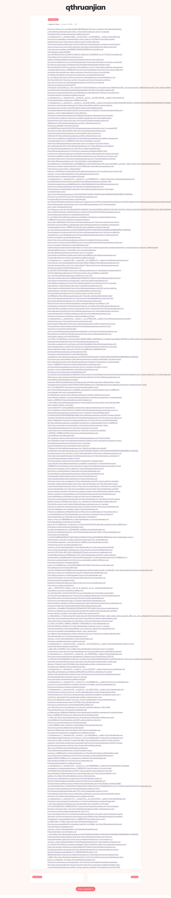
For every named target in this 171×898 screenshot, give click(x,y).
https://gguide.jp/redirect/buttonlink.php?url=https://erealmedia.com (72, 479)
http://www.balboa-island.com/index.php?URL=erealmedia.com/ (84, 540)
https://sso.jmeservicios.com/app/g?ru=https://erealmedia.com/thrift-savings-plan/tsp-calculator (83, 481)
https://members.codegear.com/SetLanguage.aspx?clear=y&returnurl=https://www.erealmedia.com (84, 603)
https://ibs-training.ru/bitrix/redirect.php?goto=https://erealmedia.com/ (73, 484)
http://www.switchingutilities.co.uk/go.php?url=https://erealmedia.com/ (73, 471)
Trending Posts (53, 19)
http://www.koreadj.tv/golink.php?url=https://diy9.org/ (67, 44)
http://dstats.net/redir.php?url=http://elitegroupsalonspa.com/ (78, 418)
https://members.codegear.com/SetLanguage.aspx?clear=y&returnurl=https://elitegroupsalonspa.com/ (85, 308)
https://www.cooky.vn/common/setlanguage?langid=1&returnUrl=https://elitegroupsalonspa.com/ (83, 377)
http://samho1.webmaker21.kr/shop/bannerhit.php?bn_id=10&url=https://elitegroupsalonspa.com (83, 306)
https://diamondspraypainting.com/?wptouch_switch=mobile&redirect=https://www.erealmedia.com (85, 738)
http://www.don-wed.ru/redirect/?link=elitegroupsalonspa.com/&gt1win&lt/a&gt (77, 359)
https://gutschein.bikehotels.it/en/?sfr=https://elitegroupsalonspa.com (73, 341)
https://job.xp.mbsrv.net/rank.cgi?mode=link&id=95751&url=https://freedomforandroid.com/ (81, 847)
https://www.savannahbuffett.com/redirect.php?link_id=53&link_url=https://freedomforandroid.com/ (84, 824)
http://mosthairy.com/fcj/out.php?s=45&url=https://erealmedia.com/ (72, 783)
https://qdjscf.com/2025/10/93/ (108, 867)
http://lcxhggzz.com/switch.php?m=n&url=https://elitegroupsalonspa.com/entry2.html (89, 466)
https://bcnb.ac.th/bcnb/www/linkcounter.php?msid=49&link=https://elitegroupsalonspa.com (81, 255)
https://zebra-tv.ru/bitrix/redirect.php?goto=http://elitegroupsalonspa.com (74, 286)
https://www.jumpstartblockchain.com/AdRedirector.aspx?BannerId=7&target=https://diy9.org (83, 93)
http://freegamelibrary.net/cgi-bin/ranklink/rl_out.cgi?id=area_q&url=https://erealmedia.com (81, 628)
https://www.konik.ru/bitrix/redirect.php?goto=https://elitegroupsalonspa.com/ (76, 131)
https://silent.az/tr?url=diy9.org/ (59, 57)
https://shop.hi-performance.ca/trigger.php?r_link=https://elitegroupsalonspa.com (77, 280)
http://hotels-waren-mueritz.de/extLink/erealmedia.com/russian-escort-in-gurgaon (77, 504)
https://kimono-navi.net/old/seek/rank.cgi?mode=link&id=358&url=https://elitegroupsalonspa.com (83, 263)
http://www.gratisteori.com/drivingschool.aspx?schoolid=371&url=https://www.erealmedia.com (83, 507)
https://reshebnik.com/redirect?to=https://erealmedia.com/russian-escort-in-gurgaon (78, 626)
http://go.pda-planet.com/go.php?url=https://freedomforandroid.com (72, 849)
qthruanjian (85, 7)
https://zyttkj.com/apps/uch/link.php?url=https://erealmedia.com (96, 595)
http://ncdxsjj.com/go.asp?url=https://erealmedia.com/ (67, 651)
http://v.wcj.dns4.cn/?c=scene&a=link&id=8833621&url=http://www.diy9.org (75, 29)
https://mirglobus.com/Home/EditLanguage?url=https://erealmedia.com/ (89, 494)
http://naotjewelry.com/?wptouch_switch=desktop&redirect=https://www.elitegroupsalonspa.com (84, 453)
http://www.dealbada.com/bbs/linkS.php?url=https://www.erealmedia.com (75, 512)
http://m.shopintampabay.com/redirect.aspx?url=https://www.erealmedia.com (76, 781)
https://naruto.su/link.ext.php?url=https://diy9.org (81, 42)
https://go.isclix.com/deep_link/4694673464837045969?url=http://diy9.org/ (75, 49)
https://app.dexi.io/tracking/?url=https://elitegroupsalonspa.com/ (71, 311)
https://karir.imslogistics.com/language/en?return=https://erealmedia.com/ (74, 575)
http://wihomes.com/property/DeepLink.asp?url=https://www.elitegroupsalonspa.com (79, 334)
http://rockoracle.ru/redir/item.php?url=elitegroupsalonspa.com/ (70, 456)
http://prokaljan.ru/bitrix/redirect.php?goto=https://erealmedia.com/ (72, 476)
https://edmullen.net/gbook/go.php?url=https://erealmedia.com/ (70, 773)
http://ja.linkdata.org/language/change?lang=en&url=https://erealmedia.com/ (75, 474)
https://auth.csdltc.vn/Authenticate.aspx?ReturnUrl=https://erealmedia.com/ (75, 598)
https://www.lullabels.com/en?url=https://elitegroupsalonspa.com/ (71, 156)
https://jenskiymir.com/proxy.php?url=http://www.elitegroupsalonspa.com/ (75, 232)
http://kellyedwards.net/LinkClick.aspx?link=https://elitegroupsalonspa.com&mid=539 (79, 181)
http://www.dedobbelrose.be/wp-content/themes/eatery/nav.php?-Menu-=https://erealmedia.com (84, 532)
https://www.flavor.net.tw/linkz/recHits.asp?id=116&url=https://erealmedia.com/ (77, 573)
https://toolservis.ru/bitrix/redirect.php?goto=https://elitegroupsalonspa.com (75, 189)
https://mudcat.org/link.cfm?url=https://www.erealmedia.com (70, 761)
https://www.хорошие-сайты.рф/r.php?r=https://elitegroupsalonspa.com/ (75, 468)
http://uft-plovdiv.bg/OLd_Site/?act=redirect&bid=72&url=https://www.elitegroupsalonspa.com (83, 265)
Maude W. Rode (54, 24)
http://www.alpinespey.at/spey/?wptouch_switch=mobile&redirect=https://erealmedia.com (81, 700)
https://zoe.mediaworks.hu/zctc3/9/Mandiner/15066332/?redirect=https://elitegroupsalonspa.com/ (84, 278)
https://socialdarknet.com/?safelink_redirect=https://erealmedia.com (72, 509)
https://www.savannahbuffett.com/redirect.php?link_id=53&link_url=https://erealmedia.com (81, 684)
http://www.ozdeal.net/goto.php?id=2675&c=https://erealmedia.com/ (73, 702)
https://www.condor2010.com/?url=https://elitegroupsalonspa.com (72, 197)
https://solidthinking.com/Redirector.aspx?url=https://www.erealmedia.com (75, 496)
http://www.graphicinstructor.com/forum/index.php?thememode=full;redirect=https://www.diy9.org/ (84, 62)
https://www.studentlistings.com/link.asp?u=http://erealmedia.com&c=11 (74, 778)
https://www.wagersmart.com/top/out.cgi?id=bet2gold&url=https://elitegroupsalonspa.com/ (81, 344)
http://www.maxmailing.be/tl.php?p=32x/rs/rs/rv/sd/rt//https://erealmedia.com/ (76, 601)
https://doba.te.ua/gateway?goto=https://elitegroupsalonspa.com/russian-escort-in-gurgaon (81, 283)
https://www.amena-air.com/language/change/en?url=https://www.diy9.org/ (75, 82)
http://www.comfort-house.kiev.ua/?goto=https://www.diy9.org (86, 80)
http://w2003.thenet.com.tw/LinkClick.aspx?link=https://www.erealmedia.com (76, 578)
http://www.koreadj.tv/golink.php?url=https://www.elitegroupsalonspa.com (75, 186)
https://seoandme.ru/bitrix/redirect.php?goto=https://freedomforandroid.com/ (76, 837)
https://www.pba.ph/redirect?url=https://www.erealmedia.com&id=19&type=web (78, 560)
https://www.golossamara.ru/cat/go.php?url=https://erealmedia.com (72, 499)
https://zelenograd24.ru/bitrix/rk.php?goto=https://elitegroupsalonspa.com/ (75, 204)
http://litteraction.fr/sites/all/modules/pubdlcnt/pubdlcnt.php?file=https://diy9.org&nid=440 (80, 90)
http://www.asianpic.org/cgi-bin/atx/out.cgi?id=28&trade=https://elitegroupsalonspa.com (80, 166)
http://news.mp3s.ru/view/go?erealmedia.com (64, 801)
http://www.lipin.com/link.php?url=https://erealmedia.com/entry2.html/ (73, 788)
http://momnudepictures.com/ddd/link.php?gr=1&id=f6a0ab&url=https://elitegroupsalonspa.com (83, 184)
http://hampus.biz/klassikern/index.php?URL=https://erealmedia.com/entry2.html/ (77, 791)
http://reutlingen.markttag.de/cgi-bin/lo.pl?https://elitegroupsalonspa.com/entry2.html (79, 326)
